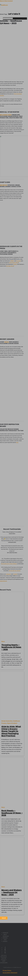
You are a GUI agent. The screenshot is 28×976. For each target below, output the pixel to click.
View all (4, 918)
